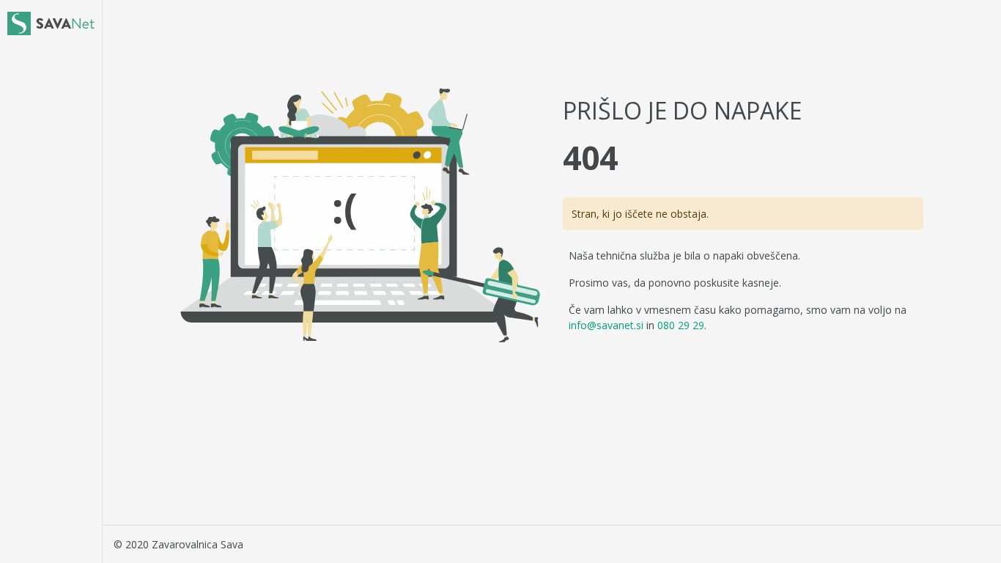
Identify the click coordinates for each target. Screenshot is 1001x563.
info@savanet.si (606, 325)
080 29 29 (680, 325)
